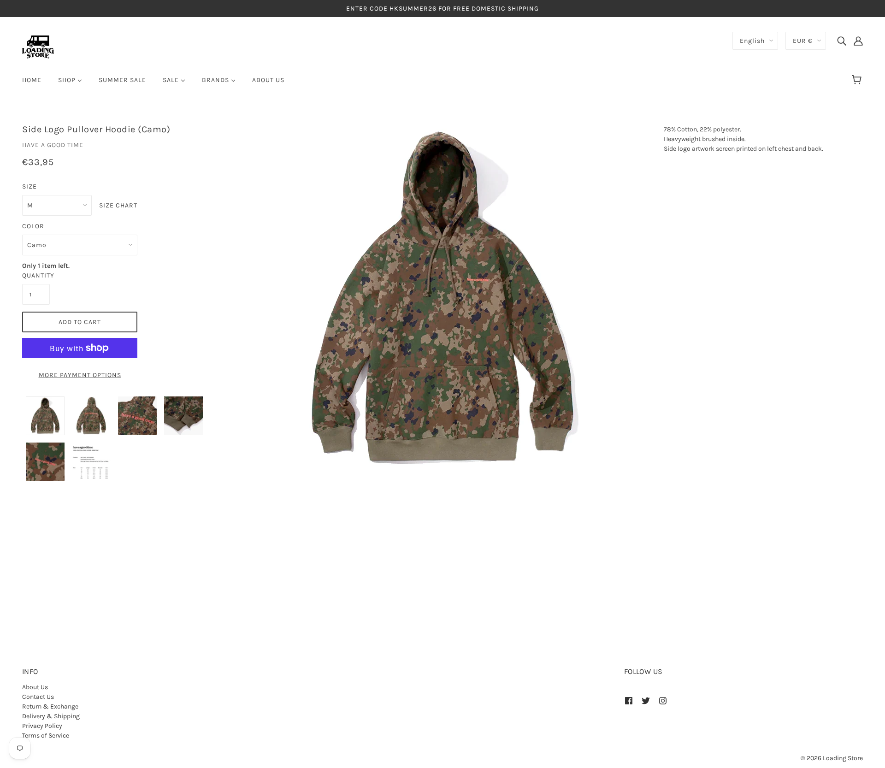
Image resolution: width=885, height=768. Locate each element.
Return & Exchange (50, 706)
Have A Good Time (52, 145)
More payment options (80, 375)
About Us (35, 687)
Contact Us (38, 697)
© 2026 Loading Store (832, 758)
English (752, 41)
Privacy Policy (42, 726)
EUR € (803, 41)
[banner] (38, 46)
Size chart (118, 205)
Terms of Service (45, 735)
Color (33, 226)
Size (29, 186)
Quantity (36, 275)
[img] (841, 40)
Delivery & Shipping (51, 716)
